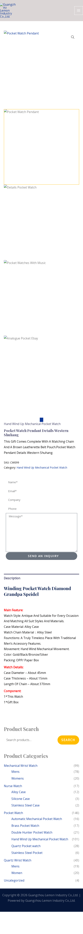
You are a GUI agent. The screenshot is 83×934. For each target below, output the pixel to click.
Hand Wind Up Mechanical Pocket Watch (32, 424)
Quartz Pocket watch (26, 846)
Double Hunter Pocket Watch (31, 832)
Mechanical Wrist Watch (20, 765)
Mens (15, 771)
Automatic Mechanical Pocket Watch (36, 819)
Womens (17, 778)
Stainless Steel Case (25, 805)
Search (68, 740)
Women (16, 873)
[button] (72, 37)
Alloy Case (18, 792)
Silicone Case (20, 799)
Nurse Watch (13, 786)
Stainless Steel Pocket (26, 853)
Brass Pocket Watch (25, 825)
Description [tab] (12, 578)
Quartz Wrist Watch (17, 860)
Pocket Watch (13, 813)
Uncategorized (14, 880)
